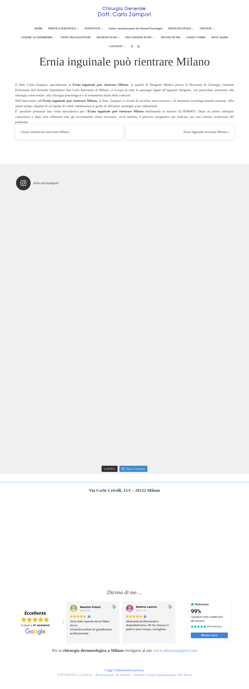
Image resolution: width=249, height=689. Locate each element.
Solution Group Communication (154, 675)
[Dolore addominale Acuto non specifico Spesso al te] (151, 382)
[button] (63, 623)
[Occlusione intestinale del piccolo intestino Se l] (151, 328)
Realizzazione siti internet (113, 675)
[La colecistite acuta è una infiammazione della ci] (206, 274)
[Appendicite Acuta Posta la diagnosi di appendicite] (206, 382)
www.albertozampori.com (175, 650)
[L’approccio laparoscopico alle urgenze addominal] (151, 437)
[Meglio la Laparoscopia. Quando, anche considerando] (206, 328)
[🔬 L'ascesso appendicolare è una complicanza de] (97, 274)
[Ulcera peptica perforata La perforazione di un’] (97, 382)
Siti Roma (185, 675)
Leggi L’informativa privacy (124, 670)
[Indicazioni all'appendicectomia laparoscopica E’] (97, 437)
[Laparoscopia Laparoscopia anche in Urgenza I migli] (206, 437)
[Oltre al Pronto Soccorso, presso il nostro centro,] (151, 220)
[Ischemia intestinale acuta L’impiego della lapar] (43, 274)
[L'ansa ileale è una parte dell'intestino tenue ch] (43, 328)
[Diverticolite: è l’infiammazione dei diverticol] (43, 382)
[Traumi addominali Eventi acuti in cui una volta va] (97, 328)
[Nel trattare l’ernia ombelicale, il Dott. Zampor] (206, 220)
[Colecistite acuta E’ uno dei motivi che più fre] (43, 437)
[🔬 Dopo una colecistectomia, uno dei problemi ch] (151, 274)
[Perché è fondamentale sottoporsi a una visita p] (43, 220)
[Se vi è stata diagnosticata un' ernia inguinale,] (97, 220)
